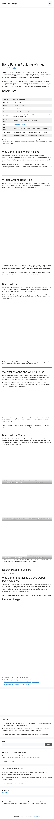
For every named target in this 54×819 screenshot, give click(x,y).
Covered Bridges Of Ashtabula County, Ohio (16, 684)
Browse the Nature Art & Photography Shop (16, 783)
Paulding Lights (10, 573)
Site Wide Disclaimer (40, 803)
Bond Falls (7, 680)
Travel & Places (14, 677)
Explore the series (9, 761)
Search (48, 744)
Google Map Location (19, 124)
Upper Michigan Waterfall (27, 680)
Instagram (5, 792)
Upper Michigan (17, 109)
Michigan (6, 677)
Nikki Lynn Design (10, 3)
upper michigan (15, 680)
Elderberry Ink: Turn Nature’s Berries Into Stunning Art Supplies (21, 682)
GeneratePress (36, 816)
